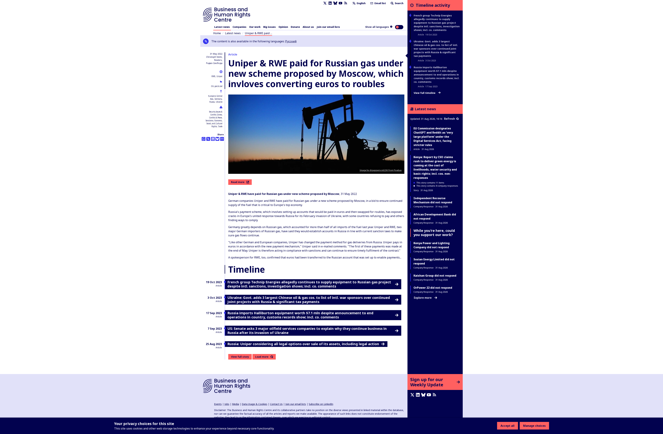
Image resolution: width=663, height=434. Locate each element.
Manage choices (534, 426)
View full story (240, 356)
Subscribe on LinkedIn (321, 404)
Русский (291, 41)
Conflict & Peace (215, 117)
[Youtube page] (340, 3)
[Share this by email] (222, 139)
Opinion (283, 27)
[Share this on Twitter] (208, 139)
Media (235, 404)
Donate (295, 27)
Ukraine (219, 102)
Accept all (508, 426)
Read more (237, 182)
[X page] (325, 3)
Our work (255, 27)
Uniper (219, 76)
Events (218, 404)
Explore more (423, 298)
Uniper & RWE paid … (258, 33)
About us (308, 27)
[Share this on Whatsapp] (203, 139)
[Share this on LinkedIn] (213, 139)
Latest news (222, 27)
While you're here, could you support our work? (434, 232)
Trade (220, 126)
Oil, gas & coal (216, 86)
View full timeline (425, 93)
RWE (213, 76)
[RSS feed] (346, 3)
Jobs (226, 404)
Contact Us (276, 404)
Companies (239, 27)
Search (398, 3)
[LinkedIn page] (330, 3)
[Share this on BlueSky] (217, 139)
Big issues (269, 27)
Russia (212, 102)
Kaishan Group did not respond (435, 275)
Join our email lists (328, 27)
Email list (380, 3)
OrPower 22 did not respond (433, 288)
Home (217, 33)
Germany (218, 99)
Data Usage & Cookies (254, 404)
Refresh (449, 119)
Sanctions (209, 120)
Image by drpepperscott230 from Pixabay (381, 170)
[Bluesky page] (335, 3)
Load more (261, 356)
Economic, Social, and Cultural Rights (214, 123)
